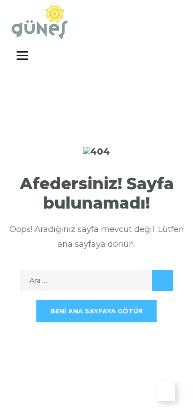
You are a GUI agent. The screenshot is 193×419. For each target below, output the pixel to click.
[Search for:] (96, 280)
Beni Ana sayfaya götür (96, 311)
